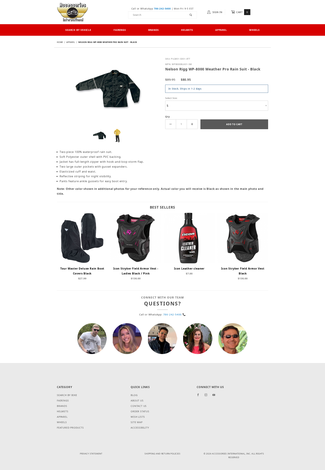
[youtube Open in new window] (215, 396)
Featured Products (70, 427)
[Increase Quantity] (192, 124)
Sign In (217, 12)
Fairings (120, 29)
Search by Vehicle (78, 29)
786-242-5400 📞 (174, 314)
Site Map (136, 422)
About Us (137, 400)
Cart (241, 12)
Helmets (187, 29)
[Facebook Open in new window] (199, 396)
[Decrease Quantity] (170, 124)
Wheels (254, 29)
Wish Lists (138, 416)
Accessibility (140, 427)
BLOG (134, 395)
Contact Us (139, 406)
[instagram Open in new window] (207, 396)
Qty (167, 116)
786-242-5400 (162, 8)
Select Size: (171, 98)
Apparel (221, 29)
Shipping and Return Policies (162, 453)
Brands (153, 29)
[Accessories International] (72, 11)
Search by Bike (67, 395)
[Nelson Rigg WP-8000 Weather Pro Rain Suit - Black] (108, 92)
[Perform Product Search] (191, 15)
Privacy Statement (91, 453)
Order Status (140, 411)
